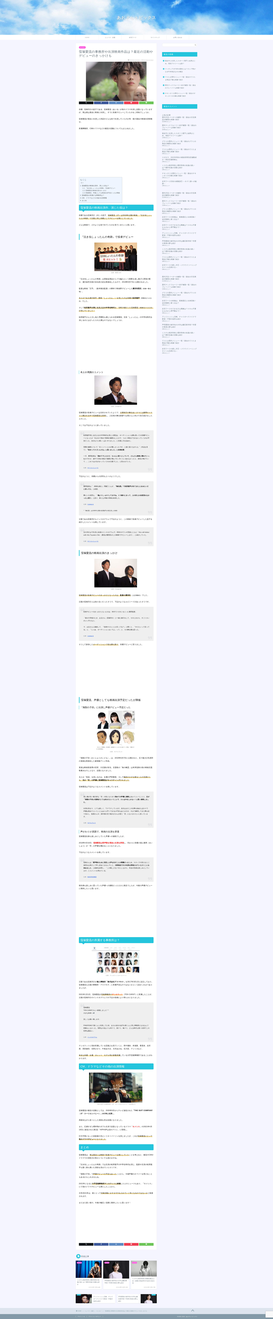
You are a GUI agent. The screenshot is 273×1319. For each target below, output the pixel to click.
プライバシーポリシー (94, 1316)
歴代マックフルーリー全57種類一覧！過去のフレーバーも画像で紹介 (180, 86)
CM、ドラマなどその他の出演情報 (94, 198)
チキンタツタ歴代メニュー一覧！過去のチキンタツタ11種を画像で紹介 (180, 95)
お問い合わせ (177, 37)
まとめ (84, 200)
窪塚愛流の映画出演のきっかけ (96, 190)
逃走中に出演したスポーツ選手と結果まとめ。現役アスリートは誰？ (180, 62)
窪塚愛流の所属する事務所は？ (93, 195)
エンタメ (82, 47)
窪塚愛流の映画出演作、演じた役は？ (95, 186)
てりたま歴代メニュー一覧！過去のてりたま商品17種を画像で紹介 (180, 78)
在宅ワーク (132, 37)
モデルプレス (92, 823)
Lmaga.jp (91, 504)
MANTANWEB (92, 877)
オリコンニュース (93, 468)
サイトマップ (155, 37)
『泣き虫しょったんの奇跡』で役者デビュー (100, 188)
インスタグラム (92, 1037)
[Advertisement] (116, 155)
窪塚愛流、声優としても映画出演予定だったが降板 (103, 193)
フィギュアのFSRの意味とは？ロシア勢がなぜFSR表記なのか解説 (180, 70)
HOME (87, 37)
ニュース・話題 (110, 37)
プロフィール (81, 1316)
